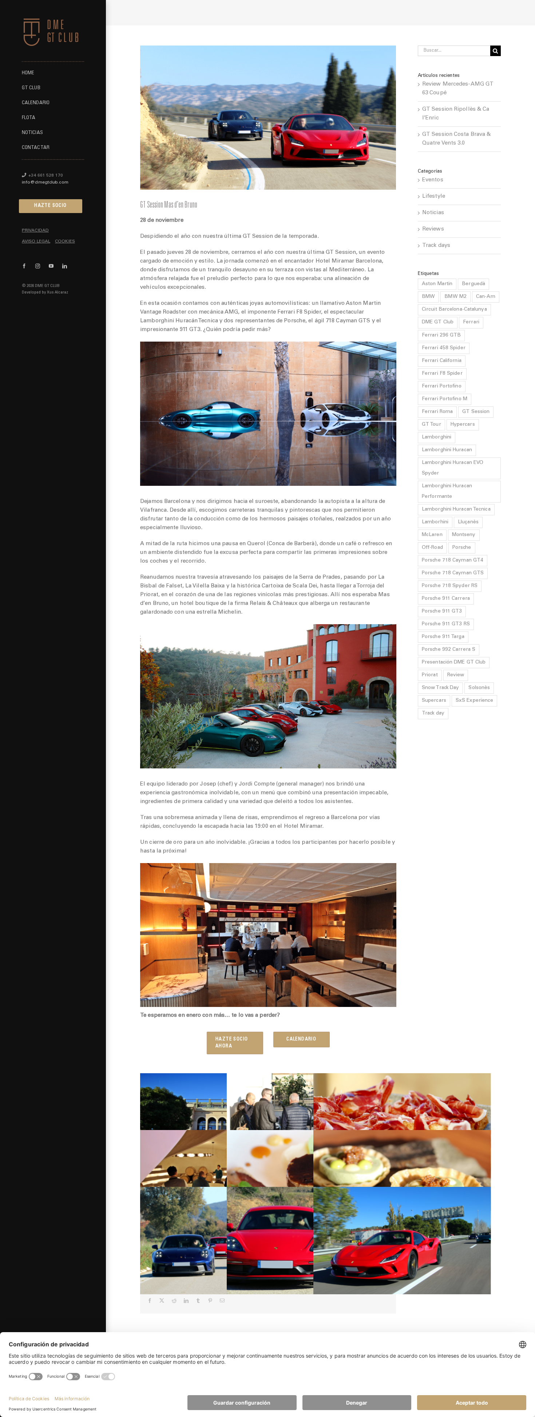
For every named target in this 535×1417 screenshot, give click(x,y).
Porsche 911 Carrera (446, 598)
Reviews (433, 229)
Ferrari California (441, 360)
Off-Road (432, 547)
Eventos (432, 180)
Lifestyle (433, 196)
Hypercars (463, 424)
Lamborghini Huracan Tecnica (456, 509)
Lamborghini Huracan (447, 450)
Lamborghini (436, 437)
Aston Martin (437, 284)
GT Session (476, 411)
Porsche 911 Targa (443, 636)
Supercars (434, 700)
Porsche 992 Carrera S (448, 649)
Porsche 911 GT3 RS (446, 624)
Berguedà (473, 284)
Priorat (430, 675)
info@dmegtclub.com (45, 182)
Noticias (433, 213)
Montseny (464, 535)
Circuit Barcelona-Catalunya (454, 309)
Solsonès (479, 687)
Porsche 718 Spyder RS (449, 586)
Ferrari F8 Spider (442, 373)
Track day (433, 713)
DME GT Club (437, 322)
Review (455, 675)
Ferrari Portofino (441, 386)
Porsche (461, 547)
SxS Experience (474, 700)
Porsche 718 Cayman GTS (453, 573)
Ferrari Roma (437, 411)
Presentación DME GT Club (454, 662)
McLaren (432, 535)
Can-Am (485, 296)
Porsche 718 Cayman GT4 (452, 560)
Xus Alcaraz (57, 292)
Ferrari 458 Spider (443, 348)
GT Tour (431, 424)
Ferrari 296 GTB (441, 335)
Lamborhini (435, 522)
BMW (428, 296)
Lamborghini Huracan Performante (447, 491)
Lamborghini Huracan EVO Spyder (452, 468)
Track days (436, 245)
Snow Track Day (440, 687)
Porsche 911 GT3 (442, 611)
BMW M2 (455, 296)
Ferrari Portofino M (444, 399)
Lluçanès (468, 522)
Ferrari (471, 322)
